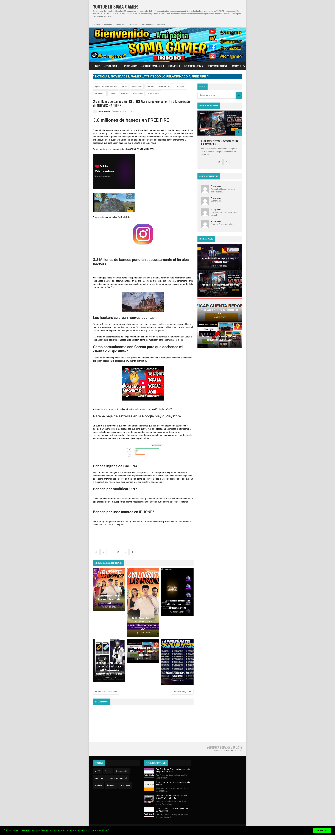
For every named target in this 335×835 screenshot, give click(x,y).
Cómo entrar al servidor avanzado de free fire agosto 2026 (219, 142)
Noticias (124, 93)
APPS (124, 86)
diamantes (111, 785)
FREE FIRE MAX (165, 86)
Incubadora (100, 93)
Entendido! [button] (322, 830)
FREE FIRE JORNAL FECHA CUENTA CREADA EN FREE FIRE (171, 796)
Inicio (97, 66)
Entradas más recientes (107, 692)
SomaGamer (100, 778)
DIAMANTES (173, 66)
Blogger (238, 751)
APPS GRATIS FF (110, 66)
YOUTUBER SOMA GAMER (115, 6)
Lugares (113, 93)
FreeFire (180, 86)
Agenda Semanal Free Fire (106, 86)
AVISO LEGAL (121, 25)
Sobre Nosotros (147, 25)
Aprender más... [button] (104, 830)
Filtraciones (137, 86)
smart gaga (125, 785)
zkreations (228, 751)
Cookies (133, 25)
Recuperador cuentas (217, 66)
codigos (98, 785)
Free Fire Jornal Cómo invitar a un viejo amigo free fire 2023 (173, 770)
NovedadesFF (153, 93)
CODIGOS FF (236, 66)
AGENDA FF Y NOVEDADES (151, 66)
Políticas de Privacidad (102, 25)
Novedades (138, 93)
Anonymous (216, 186)
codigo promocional (118, 778)
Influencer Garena (192, 66)
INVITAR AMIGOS (130, 66)
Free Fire (150, 86)
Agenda (108, 771)
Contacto (161, 25)
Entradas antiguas (181, 692)
